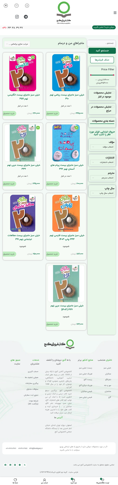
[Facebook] (5, 465)
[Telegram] (26, 17)
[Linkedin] (10, 465)
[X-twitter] (24, 465)
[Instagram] (17, 17)
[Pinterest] (15, 465)
